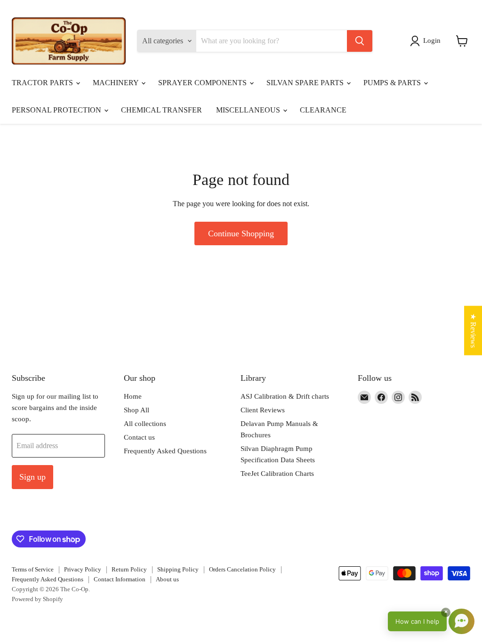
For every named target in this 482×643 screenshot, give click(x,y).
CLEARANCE (323, 110)
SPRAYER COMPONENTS (203, 83)
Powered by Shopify (37, 599)
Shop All (136, 410)
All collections (145, 423)
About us (167, 579)
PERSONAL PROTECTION (57, 110)
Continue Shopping (241, 233)
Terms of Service (33, 569)
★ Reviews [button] (473, 330)
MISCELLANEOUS (249, 110)
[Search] (359, 41)
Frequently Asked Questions (165, 451)
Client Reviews (263, 410)
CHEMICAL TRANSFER (161, 110)
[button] (427, 41)
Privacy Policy (82, 569)
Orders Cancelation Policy (242, 569)
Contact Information (119, 579)
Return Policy (129, 569)
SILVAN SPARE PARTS (305, 83)
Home (133, 396)
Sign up (32, 477)
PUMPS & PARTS (393, 83)
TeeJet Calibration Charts (277, 473)
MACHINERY (116, 83)
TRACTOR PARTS (43, 83)
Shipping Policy (178, 569)
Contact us (139, 437)
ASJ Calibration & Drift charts (285, 396)
